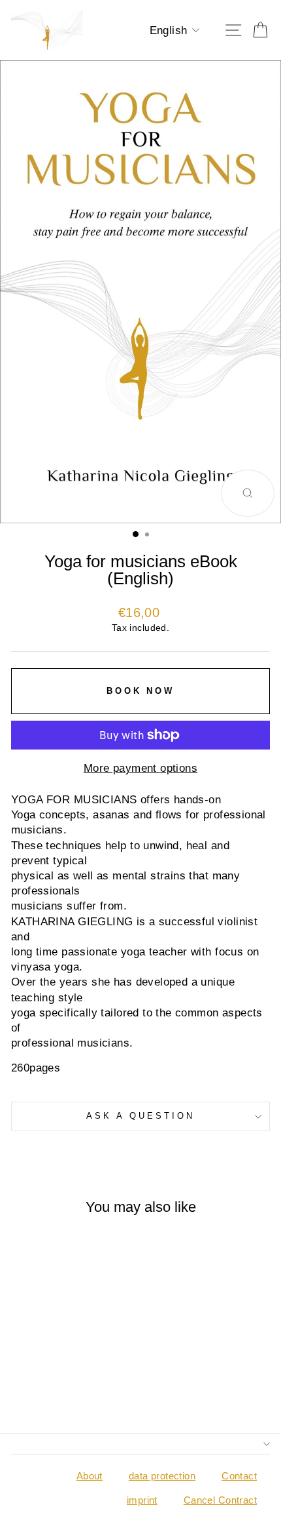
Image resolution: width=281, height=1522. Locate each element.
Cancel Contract (220, 1500)
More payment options (140, 768)
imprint (142, 1500)
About (89, 1475)
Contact (239, 1475)
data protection (162, 1475)
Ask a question (140, 1116)
